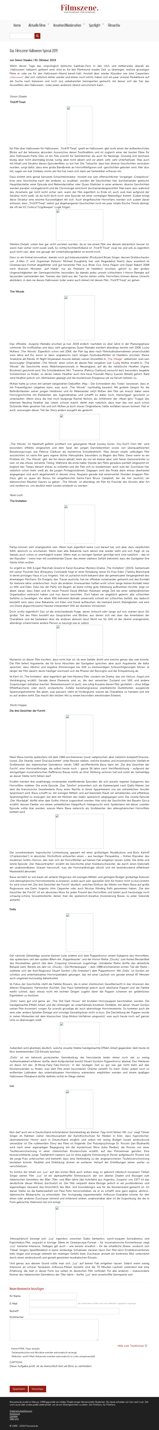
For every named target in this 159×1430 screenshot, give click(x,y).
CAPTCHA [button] (16, 1362)
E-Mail (13, 1303)
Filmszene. (80, 8)
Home (17, 25)
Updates (14, 1416)
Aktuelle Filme (39, 26)
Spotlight (96, 26)
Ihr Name (15, 1296)
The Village (114, 359)
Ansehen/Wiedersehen (69, 26)
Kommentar (17, 1317)
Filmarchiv (114, 25)
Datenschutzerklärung (21, 1411)
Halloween (17, 77)
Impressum (15, 1413)
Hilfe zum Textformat (131, 1346)
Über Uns (14, 1418)
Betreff (14, 1311)
